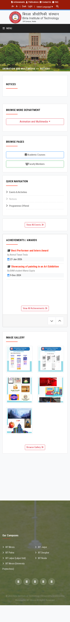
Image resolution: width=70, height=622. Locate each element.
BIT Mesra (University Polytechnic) (13, 566)
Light (30, 6)
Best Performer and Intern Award (29, 250)
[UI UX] (19, 359)
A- (17, 6)
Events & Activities (18, 192)
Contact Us (46, 2)
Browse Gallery (34, 447)
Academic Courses (36, 154)
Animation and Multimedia (34, 121)
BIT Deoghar (43, 552)
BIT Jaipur (42, 547)
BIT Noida (42, 558)
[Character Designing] (50, 390)
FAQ (56, 2)
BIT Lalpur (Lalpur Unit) (16, 558)
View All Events (33, 224)
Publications (33, 2)
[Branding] (19, 390)
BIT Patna (10, 552)
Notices (13, 199)
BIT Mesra (10, 547)
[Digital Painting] (19, 421)
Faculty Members (36, 164)
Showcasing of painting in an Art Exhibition (35, 266)
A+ (13, 6)
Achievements (19, 2)
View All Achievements (34, 308)
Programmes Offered (19, 205)
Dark (24, 6)
